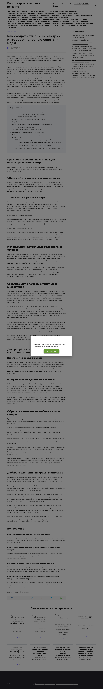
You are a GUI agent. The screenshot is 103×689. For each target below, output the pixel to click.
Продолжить (51, 351)
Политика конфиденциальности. (46, 346)
